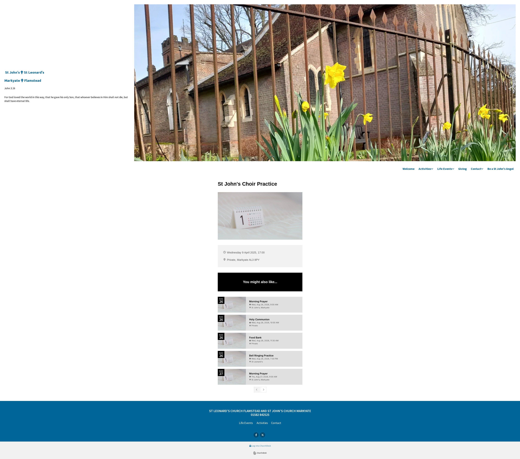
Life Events (444, 169)
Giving (462, 169)
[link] (426, 169)
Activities (425, 169)
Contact (476, 169)
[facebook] (256, 435)
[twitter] (263, 435)
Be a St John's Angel (500, 169)
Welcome (409, 169)
